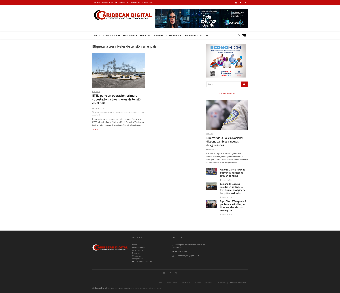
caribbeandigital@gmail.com (187, 256)
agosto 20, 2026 (227, 197)
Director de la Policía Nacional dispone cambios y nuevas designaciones (224, 141)
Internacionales (111, 35)
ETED (121, 112)
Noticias (96, 91)
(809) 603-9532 (181, 251)
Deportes (145, 35)
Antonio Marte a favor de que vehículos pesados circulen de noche (232, 172)
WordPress (133, 288)
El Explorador (174, 35)
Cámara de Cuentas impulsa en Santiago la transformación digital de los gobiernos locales (232, 188)
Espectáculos (130, 35)
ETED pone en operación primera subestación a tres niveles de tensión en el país (117, 99)
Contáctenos (147, 2)
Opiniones (158, 35)
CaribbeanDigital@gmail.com (129, 2)
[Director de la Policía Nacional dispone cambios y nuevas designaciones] (227, 115)
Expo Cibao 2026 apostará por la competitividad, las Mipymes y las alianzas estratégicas (233, 206)
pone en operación (130, 112)
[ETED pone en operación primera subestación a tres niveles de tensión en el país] (118, 70)
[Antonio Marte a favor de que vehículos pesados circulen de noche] (211, 171)
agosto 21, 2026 (213, 149)
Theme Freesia (123, 288)
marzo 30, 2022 (99, 108)
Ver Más (98, 129)
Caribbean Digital (99, 288)
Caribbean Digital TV (198, 35)
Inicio (96, 35)
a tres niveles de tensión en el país (106, 112)
